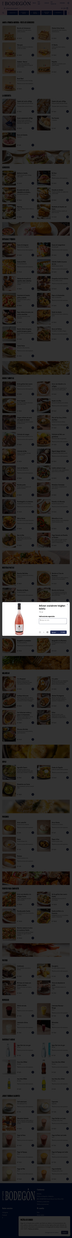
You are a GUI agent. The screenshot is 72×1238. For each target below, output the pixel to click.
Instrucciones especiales (47, 616)
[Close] (67, 604)
